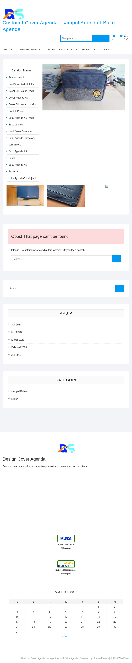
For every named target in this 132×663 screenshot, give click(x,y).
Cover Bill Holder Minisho (22, 104)
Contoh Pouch (16, 111)
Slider (14, 399)
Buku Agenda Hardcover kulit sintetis (22, 141)
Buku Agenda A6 (18, 164)
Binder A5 (14, 171)
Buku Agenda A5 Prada (21, 117)
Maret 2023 (17, 339)
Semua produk (17, 77)
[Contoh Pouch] (83, 65)
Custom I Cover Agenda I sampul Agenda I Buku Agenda (59, 26)
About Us (88, 49)
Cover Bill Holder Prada (21, 90)
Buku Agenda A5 (18, 151)
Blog (51, 49)
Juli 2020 (16, 355)
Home (8, 49)
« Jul (64, 636)
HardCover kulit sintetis (21, 84)
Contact (106, 49)
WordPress (123, 658)
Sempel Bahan (30, 49)
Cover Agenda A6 (18, 97)
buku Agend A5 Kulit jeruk (23, 178)
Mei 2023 (16, 332)
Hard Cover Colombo (20, 131)
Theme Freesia (101, 658)
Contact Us (68, 49)
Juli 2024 (16, 324)
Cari (100, 38)
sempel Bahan (19, 391)
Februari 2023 (19, 347)
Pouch (12, 158)
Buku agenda (16, 124)
